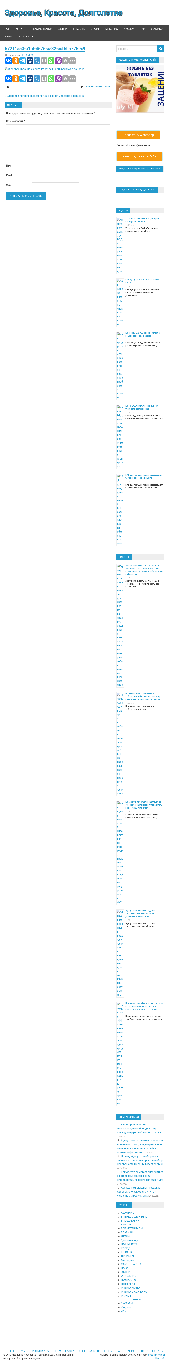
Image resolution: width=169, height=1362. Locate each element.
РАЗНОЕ (126, 1295)
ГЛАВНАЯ (127, 1232)
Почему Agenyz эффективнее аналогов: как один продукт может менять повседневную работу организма (144, 1006)
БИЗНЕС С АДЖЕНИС (134, 1216)
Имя (8, 165)
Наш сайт (160, 1358)
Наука (124, 1268)
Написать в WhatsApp (138, 135)
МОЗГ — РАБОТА (131, 1264)
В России (126, 1224)
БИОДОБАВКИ (130, 1220)
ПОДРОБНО (128, 1279)
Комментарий (15, 121)
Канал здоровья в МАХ (139, 156)
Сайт (9, 185)
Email (9, 175)
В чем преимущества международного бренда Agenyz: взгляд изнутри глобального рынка (139, 1128)
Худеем (126, 1307)
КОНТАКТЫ (26, 36)
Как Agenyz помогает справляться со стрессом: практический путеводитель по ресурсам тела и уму (143, 805)
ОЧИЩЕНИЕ (128, 1275)
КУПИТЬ (20, 29)
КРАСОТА (79, 29)
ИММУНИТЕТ (129, 1244)
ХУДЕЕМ (129, 29)
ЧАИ (142, 29)
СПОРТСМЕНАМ (131, 1299)
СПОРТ (95, 29)
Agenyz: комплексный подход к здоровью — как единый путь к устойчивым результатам (140, 913)
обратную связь (157, 1354)
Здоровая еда (129, 1240)
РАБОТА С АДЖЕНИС (134, 1291)
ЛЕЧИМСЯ (157, 29)
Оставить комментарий (97, 86)
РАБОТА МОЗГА (130, 1287)
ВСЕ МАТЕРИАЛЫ (132, 1228)
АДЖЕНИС (111, 29)
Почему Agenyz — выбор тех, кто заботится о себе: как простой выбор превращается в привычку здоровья (142, 696)
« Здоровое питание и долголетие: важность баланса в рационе (44, 95)
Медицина (127, 1260)
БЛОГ (6, 29)
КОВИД (125, 1248)
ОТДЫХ (125, 1272)
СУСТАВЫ (127, 1303)
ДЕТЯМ (62, 29)
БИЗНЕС (8, 36)
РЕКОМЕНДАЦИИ (41, 29)
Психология (128, 1283)
